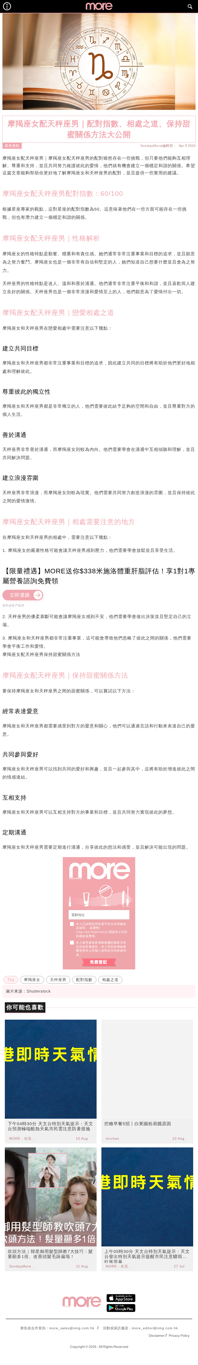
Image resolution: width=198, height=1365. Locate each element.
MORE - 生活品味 (22, 1138)
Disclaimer (157, 1335)
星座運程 (12, 145)
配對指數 (84, 980)
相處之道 (110, 980)
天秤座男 (58, 980)
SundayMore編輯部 (156, 146)
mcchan (112, 1138)
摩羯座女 (32, 980)
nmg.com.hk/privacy (91, 932)
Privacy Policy (179, 1335)
